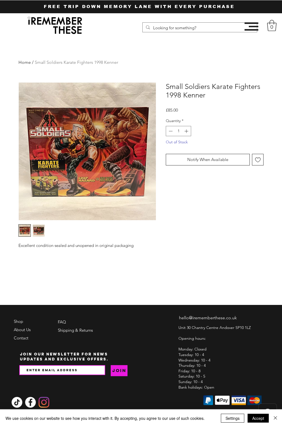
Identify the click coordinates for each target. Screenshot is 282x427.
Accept (258, 418)
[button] (251, 26)
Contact (21, 338)
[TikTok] (17, 402)
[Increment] (186, 131)
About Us (22, 329)
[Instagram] (44, 402)
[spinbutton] (178, 131)
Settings (233, 418)
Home (24, 62)
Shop (18, 321)
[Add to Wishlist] (258, 160)
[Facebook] (30, 402)
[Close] (275, 418)
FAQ (62, 322)
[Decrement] (170, 131)
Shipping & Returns (75, 330)
